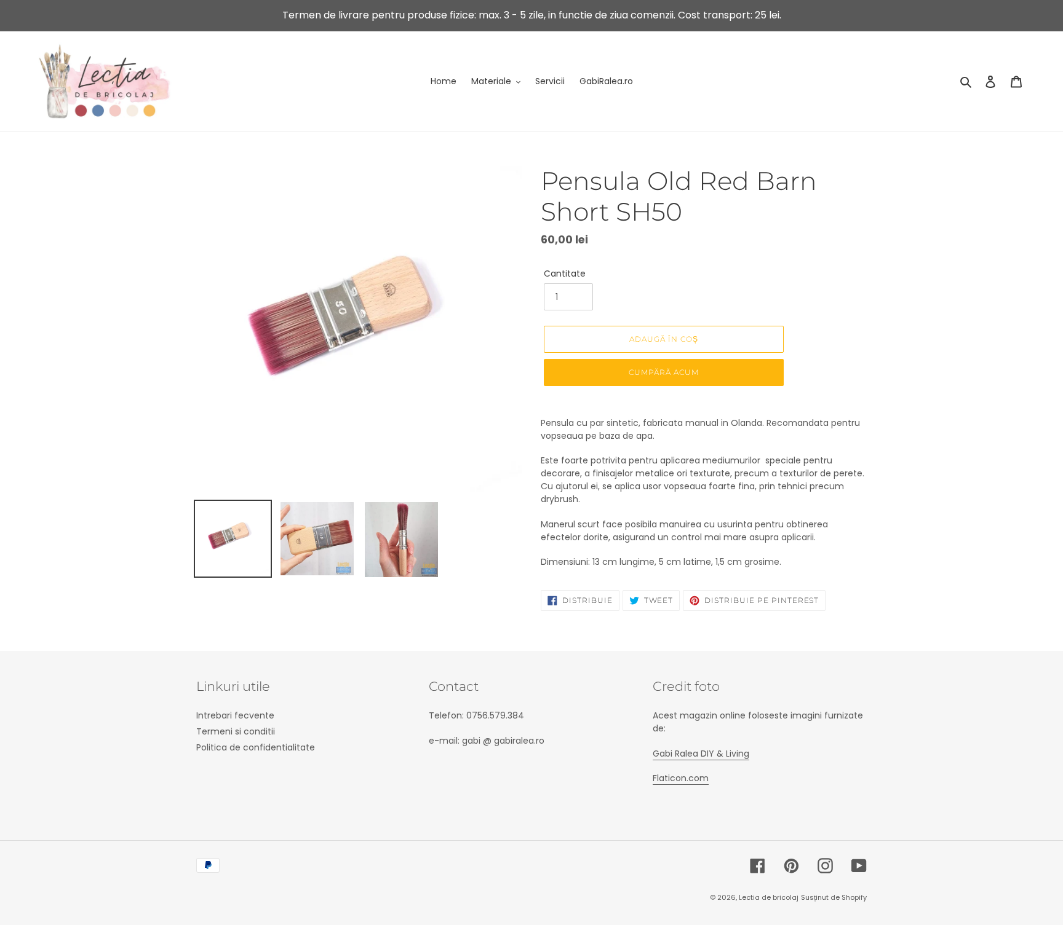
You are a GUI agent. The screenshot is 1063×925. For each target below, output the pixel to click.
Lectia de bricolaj (768, 897)
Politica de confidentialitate (255, 747)
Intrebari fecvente (235, 715)
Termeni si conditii (235, 731)
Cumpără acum (664, 372)
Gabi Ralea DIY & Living (701, 753)
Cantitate (565, 273)
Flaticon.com (681, 778)
